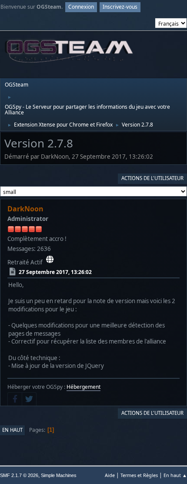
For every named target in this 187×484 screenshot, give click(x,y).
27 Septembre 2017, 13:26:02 (55, 272)
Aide (110, 475)
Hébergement (83, 387)
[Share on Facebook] (15, 399)
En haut (12, 430)
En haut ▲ (175, 475)
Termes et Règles (139, 475)
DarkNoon (25, 209)
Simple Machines (59, 475)
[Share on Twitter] (29, 399)
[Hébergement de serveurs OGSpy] (50, 260)
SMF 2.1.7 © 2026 (19, 475)
